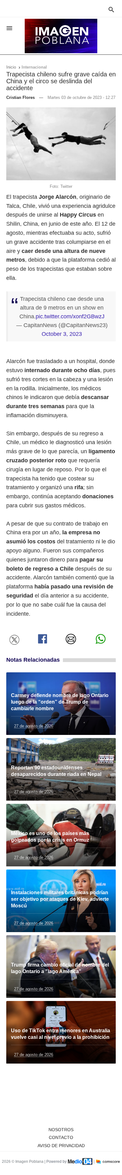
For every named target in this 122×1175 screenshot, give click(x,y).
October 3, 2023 (62, 334)
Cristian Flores (20, 97)
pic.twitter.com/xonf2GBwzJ (70, 316)
